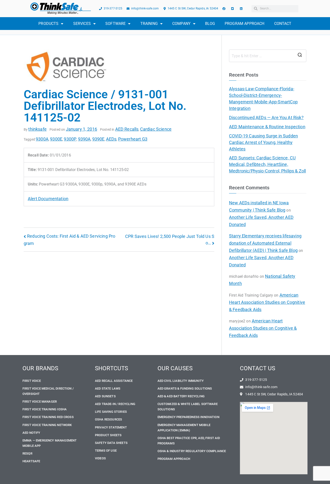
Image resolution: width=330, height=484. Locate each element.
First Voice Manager (39, 401)
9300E (56, 139)
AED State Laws (107, 388)
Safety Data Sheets (111, 443)
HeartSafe (31, 461)
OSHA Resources (108, 419)
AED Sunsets (105, 396)
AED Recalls (127, 129)
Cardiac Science (156, 129)
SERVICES (82, 23)
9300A (42, 139)
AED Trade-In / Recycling (115, 404)
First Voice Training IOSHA (44, 409)
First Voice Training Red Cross (48, 417)
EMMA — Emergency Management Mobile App (49, 443)
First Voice (31, 381)
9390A (84, 139)
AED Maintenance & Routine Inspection (267, 126)
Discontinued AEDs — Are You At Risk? (266, 117)
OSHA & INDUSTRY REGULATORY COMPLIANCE (192, 451)
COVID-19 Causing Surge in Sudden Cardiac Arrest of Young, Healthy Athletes (263, 142)
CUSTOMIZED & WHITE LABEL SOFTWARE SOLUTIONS (188, 406)
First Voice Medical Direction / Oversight (48, 391)
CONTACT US (257, 368)
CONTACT (283, 23)
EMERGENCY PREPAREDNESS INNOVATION (188, 417)
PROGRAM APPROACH (245, 23)
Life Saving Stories (111, 411)
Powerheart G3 (132, 139)
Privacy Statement (111, 427)
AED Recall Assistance (114, 381)
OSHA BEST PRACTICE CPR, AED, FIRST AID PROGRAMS (189, 440)
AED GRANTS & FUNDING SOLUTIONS (185, 388)
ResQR (27, 453)
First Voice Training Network (47, 425)
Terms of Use (106, 450)
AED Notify (31, 432)
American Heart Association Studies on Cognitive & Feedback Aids (267, 302)
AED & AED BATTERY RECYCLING (181, 396)
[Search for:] (267, 56)
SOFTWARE (115, 23)
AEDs (111, 139)
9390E (98, 139)
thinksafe (37, 129)
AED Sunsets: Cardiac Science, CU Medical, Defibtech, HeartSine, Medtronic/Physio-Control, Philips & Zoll (267, 164)
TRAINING (149, 23)
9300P (70, 139)
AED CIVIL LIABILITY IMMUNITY (181, 381)
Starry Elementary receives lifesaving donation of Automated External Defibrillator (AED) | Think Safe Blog (265, 243)
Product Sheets (108, 435)
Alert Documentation (48, 198)
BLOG (210, 23)
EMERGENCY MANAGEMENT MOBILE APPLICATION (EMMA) (184, 427)
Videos (100, 458)
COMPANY (181, 23)
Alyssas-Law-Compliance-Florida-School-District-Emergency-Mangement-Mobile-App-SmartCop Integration (263, 98)
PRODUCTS (48, 23)
